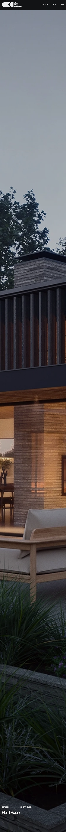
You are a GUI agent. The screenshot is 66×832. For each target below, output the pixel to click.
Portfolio (44, 4)
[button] (62, 4)
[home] (12, 4)
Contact (54, 4)
